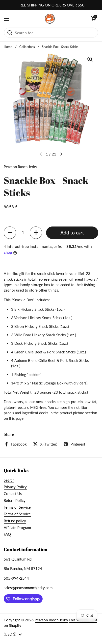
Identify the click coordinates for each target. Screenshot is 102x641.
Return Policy (15, 500)
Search (9, 480)
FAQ (7, 534)
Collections (27, 47)
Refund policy (15, 521)
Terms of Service (17, 507)
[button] (10, 232)
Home (8, 47)
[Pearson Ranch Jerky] (49, 19)
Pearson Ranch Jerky (51, 620)
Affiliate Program (17, 527)
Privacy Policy (15, 487)
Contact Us (13, 493)
